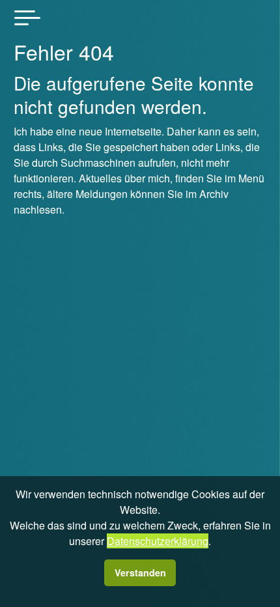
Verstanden (140, 572)
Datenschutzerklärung (157, 540)
